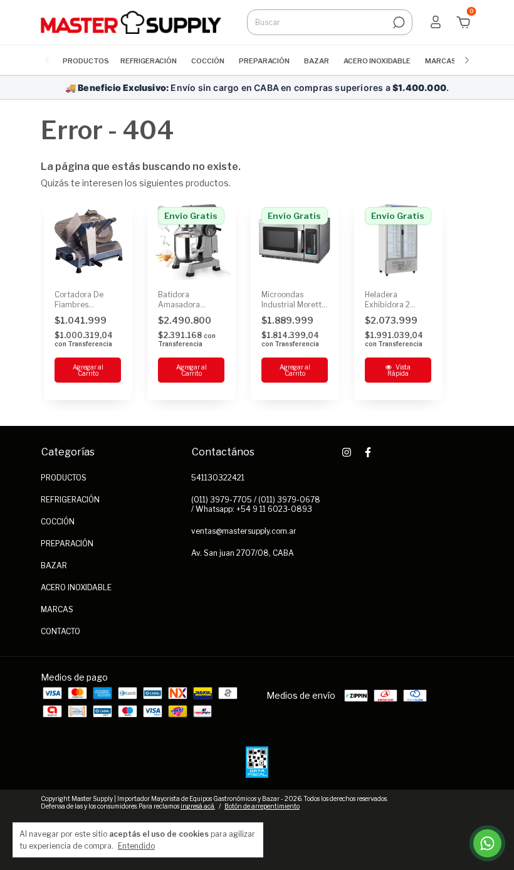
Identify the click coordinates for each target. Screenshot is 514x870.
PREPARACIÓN (264, 60)
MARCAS (440, 60)
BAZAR (316, 60)
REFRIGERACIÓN (148, 60)
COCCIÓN (207, 60)
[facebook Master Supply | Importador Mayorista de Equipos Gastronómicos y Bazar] (368, 452)
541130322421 (217, 477)
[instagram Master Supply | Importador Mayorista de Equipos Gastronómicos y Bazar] (347, 452)
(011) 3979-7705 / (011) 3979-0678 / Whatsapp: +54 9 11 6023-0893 (255, 504)
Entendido (136, 846)
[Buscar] (397, 22)
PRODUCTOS (86, 60)
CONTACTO (60, 631)
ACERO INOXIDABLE (377, 60)
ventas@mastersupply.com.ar (243, 531)
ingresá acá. (198, 806)
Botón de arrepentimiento (262, 806)
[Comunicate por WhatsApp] (487, 843)
